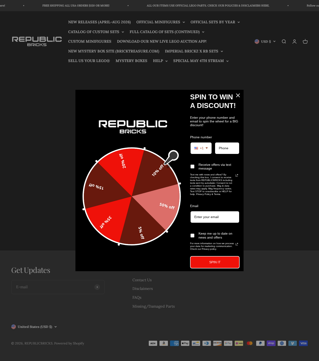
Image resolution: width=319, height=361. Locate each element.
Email (194, 206)
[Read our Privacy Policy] (237, 175)
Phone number (201, 137)
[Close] (238, 95)
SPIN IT (215, 262)
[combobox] (201, 148)
